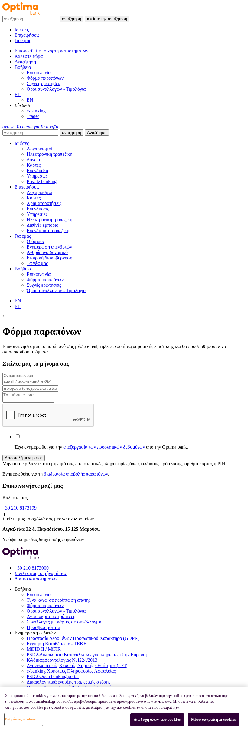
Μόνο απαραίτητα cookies (213, 719)
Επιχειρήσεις (27, 35)
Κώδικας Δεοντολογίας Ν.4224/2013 (62, 660)
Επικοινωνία (39, 72)
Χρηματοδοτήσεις (44, 203)
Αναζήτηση (96, 132)
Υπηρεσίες (37, 176)
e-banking (36, 110)
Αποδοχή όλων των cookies (157, 719)
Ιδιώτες (22, 29)
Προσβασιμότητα (43, 627)
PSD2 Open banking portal (53, 676)
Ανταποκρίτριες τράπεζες (51, 616)
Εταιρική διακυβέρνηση (49, 257)
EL (18, 94)
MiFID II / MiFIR (44, 649)
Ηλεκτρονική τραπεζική (49, 154)
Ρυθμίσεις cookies (20, 719)
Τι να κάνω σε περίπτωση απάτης (58, 600)
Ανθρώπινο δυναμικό (47, 252)
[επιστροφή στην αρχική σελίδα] (21, 12)
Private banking (42, 181)
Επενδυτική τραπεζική (48, 230)
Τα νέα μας (37, 263)
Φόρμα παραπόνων (45, 78)
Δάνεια (33, 159)
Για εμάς (23, 40)
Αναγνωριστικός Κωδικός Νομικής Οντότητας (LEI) (77, 665)
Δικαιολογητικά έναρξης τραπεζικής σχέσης (68, 681)
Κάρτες (34, 165)
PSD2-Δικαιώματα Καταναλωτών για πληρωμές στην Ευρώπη (87, 654)
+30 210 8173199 (19, 507)
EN (30, 99)
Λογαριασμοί (39, 148)
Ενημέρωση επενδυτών (49, 246)
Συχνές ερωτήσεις (44, 83)
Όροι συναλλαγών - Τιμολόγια (56, 89)
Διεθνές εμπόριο (42, 225)
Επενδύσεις (38, 170)
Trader (33, 116)
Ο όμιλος (35, 241)
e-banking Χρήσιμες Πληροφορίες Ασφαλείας (71, 671)
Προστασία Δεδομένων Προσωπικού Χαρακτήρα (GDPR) (83, 638)
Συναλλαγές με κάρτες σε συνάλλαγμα (64, 621)
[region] (124, 709)
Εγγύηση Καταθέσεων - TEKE (56, 643)
